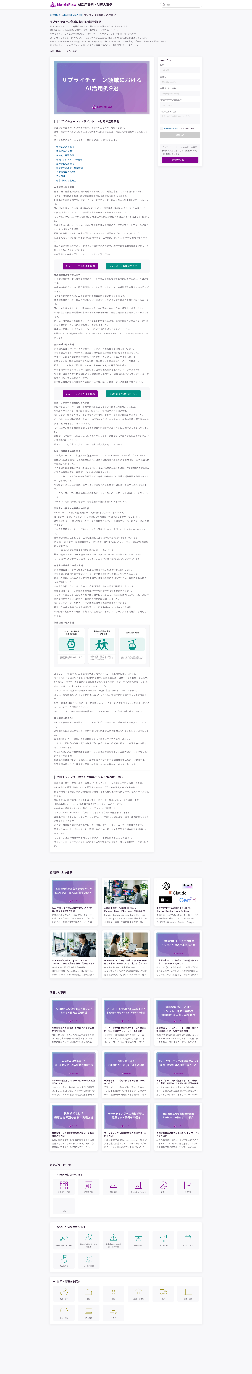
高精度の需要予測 (65, 155)
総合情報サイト (56, 15)
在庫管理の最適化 (65, 146)
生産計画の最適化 (65, 163)
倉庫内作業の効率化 (66, 172)
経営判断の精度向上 (66, 180)
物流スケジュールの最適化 (69, 159)
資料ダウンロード (180, 159)
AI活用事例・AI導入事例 (72, 15)
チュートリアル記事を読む (80, 266)
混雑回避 (60, 176)
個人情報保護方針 (170, 128)
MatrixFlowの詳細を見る (123, 266)
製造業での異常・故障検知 (69, 167)
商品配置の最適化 (65, 151)
